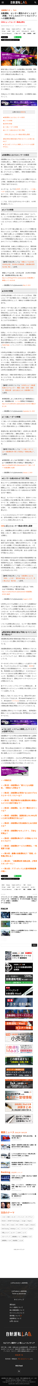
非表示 (23, 112)
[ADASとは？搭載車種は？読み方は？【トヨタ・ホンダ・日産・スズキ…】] (5, 924)
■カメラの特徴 (7, 120)
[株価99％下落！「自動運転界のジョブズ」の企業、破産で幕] (5, 1205)
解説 (34, 33)
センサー (33, 31)
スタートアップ (6, 1236)
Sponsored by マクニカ (7, 26)
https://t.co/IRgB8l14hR (9, 465)
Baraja (8, 29)
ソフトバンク (20, 1217)
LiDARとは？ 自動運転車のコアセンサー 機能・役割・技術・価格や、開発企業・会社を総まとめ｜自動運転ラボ (18, 387)
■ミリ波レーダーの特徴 (10, 127)
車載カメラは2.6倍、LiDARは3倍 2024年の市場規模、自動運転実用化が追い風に (18, 264)
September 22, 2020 (29, 411)
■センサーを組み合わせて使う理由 (14, 130)
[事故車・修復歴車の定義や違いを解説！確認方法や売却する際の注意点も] (5, 1147)
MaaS (31, 1228)
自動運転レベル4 (6, 1240)
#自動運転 (30, 278)
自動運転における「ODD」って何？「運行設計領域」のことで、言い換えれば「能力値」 (18, 578)
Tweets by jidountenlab (19, 1293)
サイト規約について (16, 1307)
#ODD (4, 594)
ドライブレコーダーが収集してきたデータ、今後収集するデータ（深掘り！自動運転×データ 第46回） (10, 900)
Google (24, 1221)
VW (17, 1225)
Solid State (6, 345)
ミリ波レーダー (17, 33)
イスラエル (15, 701)
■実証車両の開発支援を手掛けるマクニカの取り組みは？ (18, 140)
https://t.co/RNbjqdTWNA (10, 278)
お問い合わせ (14, 1321)
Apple (26, 1225)
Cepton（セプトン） (16, 29)
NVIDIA (21, 1225)
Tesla (3, 1225)
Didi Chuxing (5, 1228)
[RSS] (19, 1371)
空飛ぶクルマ (5, 1232)
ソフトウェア (24, 1228)
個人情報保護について (17, 1310)
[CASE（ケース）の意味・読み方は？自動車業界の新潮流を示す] (5, 1178)
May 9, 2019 (26, 285)
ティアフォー (29, 1217)
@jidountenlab (22, 278)
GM (8, 1225)
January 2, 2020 (27, 472)
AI (18, 1228)
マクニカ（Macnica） (7, 33)
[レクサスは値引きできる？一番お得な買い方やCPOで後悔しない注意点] (5, 1156)
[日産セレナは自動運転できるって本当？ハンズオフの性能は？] (5, 933)
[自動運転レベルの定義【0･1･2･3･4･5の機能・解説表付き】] (5, 1196)
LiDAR (8, 31)
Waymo (29, 1221)
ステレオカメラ (25, 31)
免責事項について (15, 1318)
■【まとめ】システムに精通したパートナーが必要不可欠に (18, 146)
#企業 (13, 467)
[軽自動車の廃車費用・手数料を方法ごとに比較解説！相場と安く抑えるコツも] (5, 1165)
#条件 (8, 594)
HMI (24, 29)
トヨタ (3, 1217)
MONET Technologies (14, 1221)
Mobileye (13, 1228)
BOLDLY (4, 1221)
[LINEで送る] (17, 37)
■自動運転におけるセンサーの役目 (14, 117)
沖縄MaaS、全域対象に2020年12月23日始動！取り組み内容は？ (28, 899)
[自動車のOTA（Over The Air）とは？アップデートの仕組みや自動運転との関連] (5, 915)
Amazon (32, 1225)
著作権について (15, 1315)
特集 (24, 33)
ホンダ (13, 1217)
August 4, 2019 (27, 599)
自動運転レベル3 (26, 1236)
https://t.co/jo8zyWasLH (9, 591)
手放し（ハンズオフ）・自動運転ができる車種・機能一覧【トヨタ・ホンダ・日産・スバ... (24, 1186)
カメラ (18, 31)
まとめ (21, 1240)
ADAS (3, 29)
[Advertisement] (19, 1262)
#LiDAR (12, 280)
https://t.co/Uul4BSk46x (9, 404)
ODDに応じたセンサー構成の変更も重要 (17, 134)
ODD (13, 31)
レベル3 (17, 401)
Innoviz (29, 29)
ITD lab (3, 31)
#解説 (33, 404)
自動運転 (29, 33)
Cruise (12, 1225)
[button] (35, 2)
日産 (8, 1217)
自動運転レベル (16, 1236)
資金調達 (15, 1240)
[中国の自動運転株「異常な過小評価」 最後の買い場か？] (5, 1138)
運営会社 (12, 1304)
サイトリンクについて (17, 1313)
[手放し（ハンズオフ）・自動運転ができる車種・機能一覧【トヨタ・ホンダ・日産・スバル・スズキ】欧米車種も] (5, 1187)
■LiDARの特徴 (7, 123)
